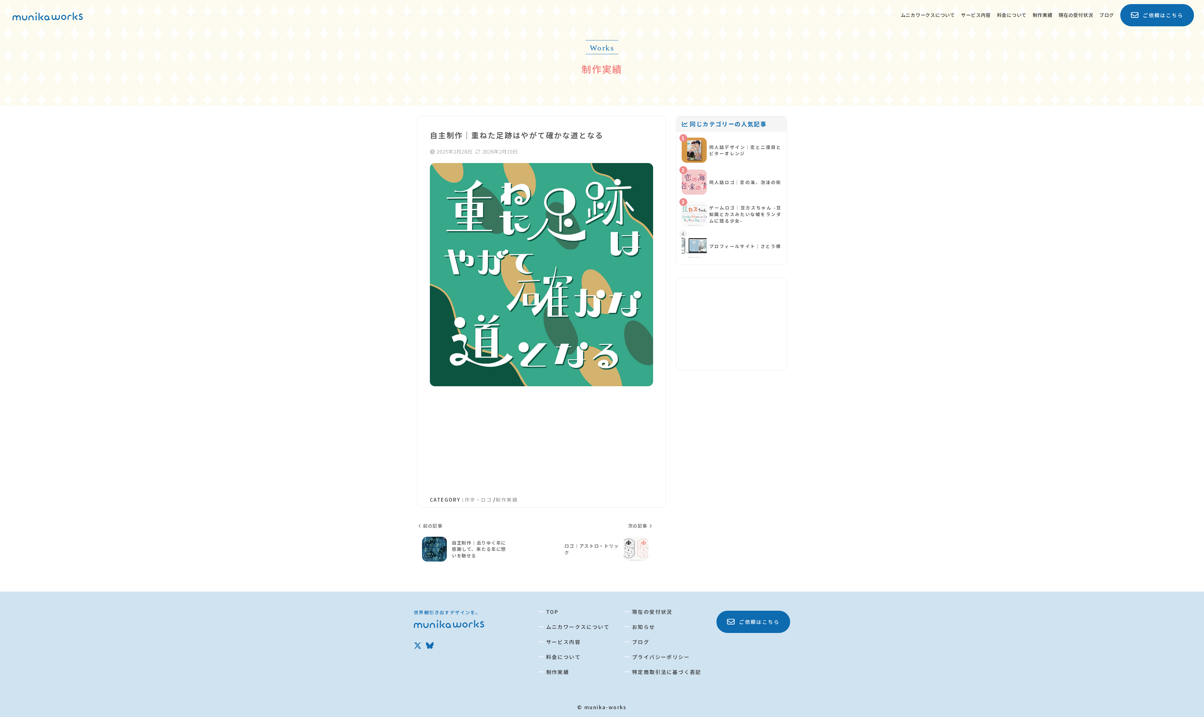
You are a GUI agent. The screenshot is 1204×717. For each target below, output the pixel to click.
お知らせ (643, 626)
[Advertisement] (541, 438)
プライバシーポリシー (661, 657)
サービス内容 (976, 15)
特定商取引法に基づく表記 (666, 672)
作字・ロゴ (478, 499)
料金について (1012, 15)
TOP (552, 611)
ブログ (1106, 15)
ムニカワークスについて (928, 15)
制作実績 (1043, 15)
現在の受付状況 (1076, 15)
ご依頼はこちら (1163, 15)
